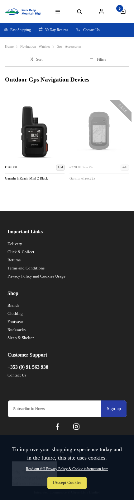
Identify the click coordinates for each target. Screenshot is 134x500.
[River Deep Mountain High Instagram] (76, 426)
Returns (14, 260)
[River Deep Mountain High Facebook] (58, 426)
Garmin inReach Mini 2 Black (26, 178)
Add (60, 167)
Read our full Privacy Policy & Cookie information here (67, 469)
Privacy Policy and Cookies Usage (36, 276)
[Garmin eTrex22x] (99, 132)
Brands (13, 305)
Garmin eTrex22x (82, 178)
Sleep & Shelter (20, 337)
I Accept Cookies (67, 482)
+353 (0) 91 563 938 (27, 367)
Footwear (15, 321)
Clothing (15, 313)
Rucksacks (16, 329)
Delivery (14, 243)
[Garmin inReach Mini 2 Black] (35, 132)
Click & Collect (20, 252)
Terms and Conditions (26, 268)
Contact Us (16, 375)
